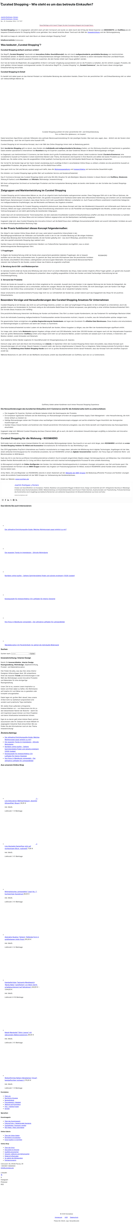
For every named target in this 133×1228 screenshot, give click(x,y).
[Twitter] (11, 500)
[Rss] (16, 500)
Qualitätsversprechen (12, 1152)
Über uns (8, 1096)
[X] (1, 1175)
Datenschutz (74, 1217)
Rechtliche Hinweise (11, 1098)
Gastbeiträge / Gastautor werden (15, 1125)
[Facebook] (5, 500)
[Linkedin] (8, 500)
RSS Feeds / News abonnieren (14, 1127)
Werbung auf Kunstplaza (13, 1104)
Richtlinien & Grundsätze (12, 1137)
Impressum (58, 1217)
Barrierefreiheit (9, 1100)
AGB (66, 1217)
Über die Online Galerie (12, 1135)
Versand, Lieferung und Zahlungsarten (17, 1154)
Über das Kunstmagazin (12, 1121)
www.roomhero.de (22, 479)
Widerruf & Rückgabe (11, 1156)
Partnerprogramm (10, 1160)
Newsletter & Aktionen (12, 1150)
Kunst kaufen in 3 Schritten (13, 1140)
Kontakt (7, 1108)
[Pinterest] (14, 500)
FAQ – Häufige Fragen (12, 1106)
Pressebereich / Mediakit (13, 1102)
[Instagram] (3, 500)
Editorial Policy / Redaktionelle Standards (18, 1123)
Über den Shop (10, 1147)
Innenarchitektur (79, 169)
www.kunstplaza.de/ (21, 495)
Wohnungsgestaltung (62, 169)
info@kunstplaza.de (7, 1168)
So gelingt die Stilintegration (14, 1158)
